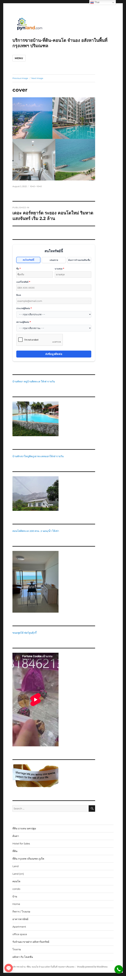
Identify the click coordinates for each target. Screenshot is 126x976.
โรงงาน (16, 949)
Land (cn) (18, 873)
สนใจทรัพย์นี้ (28, 259)
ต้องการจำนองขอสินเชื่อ (79, 259)
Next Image (37, 78)
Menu (19, 58)
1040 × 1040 (36, 186)
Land (15, 866)
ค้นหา (15, 836)
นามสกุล (59, 268)
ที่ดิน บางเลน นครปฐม (24, 828)
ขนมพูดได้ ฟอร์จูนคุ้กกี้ (24, 632)
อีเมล (18, 295)
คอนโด (16, 881)
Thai (96, 2)
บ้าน (14, 896)
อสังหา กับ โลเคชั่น (22, 956)
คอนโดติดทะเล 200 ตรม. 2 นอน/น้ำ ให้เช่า (35, 530)
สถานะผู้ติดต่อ (23, 322)
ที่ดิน (14, 851)
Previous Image (20, 78)
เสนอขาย (54, 259)
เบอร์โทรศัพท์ (23, 281)
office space (19, 934)
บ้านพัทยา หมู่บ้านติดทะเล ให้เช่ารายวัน (33, 381)
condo (16, 888)
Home (16, 904)
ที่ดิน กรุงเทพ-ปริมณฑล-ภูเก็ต (28, 858)
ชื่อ (18, 268)
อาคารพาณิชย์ (20, 919)
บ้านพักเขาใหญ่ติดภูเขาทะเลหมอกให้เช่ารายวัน (38, 456)
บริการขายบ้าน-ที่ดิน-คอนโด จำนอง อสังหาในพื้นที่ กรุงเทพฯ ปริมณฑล (43, 967)
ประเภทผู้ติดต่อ (24, 308)
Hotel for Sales (21, 843)
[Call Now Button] (118, 969)
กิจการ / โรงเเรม (21, 911)
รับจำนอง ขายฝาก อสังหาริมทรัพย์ (30, 941)
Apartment (19, 926)
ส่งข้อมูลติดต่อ (53, 354)
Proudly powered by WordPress (92, 967)
